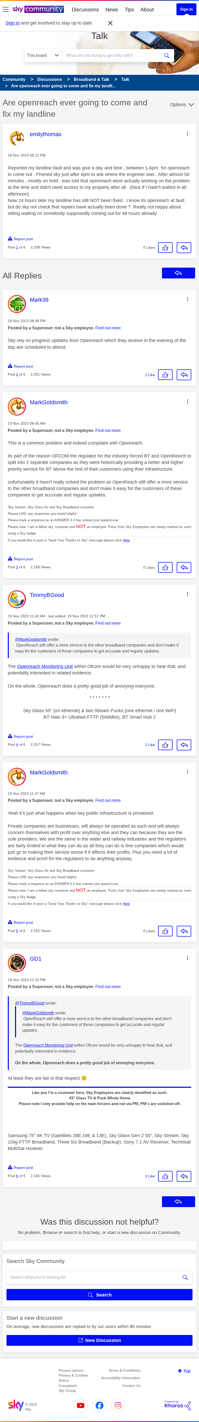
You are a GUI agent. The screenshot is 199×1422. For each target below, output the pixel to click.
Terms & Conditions (124, 1370)
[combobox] (112, 55)
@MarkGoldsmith (31, 639)
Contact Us (131, 1386)
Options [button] (178, 104)
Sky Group (67, 1390)
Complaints (68, 1386)
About (147, 9)
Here (126, 540)
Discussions (85, 9)
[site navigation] (6, 9)
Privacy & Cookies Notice (73, 1377)
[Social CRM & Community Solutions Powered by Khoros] (178, 1405)
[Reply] (184, 247)
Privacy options (71, 1370)
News (111, 9)
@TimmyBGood (29, 1003)
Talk (99, 35)
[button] (187, 133)
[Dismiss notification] (110, 23)
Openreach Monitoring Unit (45, 666)
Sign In (186, 9)
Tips (129, 9)
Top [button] (187, 1371)
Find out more (108, 328)
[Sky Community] (38, 9)
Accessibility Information (120, 1378)
